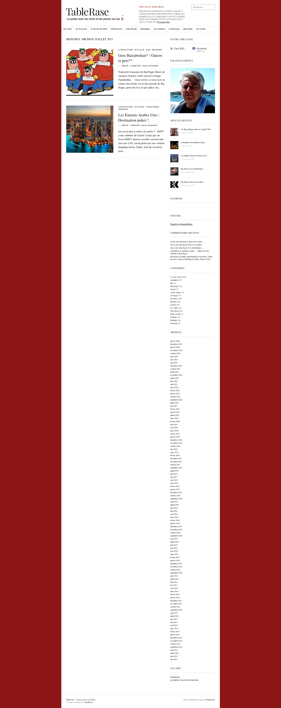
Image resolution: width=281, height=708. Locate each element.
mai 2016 (173, 511)
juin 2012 (174, 656)
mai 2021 (173, 406)
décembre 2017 (176, 458)
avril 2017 (174, 480)
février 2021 (175, 409)
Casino (173, 289)
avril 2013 (174, 625)
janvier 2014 (175, 597)
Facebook (202, 48)
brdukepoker (175, 677)
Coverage (174, 28)
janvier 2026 (175, 341)
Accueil (67, 28)
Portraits (116, 28)
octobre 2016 (175, 495)
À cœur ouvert (98, 28)
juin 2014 (174, 582)
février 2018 (175, 455)
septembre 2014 (176, 572)
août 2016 (174, 501)
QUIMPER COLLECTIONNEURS (184, 680)
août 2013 (174, 613)
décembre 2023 (176, 365)
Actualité (81, 28)
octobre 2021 (175, 396)
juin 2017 (174, 473)
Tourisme (173, 323)
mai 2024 (173, 362)
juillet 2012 (174, 653)
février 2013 (175, 631)
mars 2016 (174, 517)
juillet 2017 (174, 470)
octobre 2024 (175, 353)
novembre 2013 (176, 603)
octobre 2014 (175, 569)
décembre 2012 (176, 637)
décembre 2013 (176, 600)
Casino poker (152, 107)
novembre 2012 (176, 640)
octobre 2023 (175, 368)
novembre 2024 (176, 350)
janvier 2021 (175, 412)
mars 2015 (174, 554)
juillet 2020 (174, 415)
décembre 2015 (176, 526)
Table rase (70, 699)
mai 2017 (173, 477)
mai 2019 (173, 424)
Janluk (124, 66)
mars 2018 (174, 452)
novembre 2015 (176, 529)
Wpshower (210, 699)
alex (148, 49)
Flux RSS (179, 48)
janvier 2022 (175, 393)
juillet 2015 (174, 541)
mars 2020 (174, 418)
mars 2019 (174, 430)
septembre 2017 (176, 467)
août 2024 (174, 356)
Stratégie (131, 28)
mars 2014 (174, 591)
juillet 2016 (174, 504)
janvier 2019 (175, 436)
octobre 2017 (175, 464)
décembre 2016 (176, 492)
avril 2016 (174, 514)
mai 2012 (173, 659)
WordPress (89, 702)
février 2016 (175, 520)
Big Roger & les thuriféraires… (191, 247)
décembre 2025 (176, 344)
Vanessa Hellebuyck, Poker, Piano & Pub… (195, 259)
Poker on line (175, 314)
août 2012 (174, 650)
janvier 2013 (175, 634)
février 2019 (175, 433)
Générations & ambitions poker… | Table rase (187, 250)
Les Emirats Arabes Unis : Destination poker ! (139, 117)
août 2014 (174, 575)
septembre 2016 (176, 498)
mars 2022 (174, 387)
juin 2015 (174, 545)
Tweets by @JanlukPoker (181, 224)
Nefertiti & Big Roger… (179, 253)
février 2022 (175, 390)
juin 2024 (174, 359)
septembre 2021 (176, 399)
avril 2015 (174, 551)
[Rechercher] (213, 7)
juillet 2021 (174, 402)
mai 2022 (173, 384)
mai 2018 (173, 449)
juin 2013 (174, 619)
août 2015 (174, 538)
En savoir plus (163, 22)
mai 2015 (173, 548)
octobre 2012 (175, 643)
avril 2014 (174, 588)
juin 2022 (174, 381)
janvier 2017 (175, 489)
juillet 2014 (174, 579)
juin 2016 (174, 507)
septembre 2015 (176, 535)
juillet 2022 (174, 378)
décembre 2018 (176, 439)
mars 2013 (174, 628)
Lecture (201, 28)
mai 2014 (173, 585)
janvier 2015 (175, 560)
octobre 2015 (175, 532)
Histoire (188, 28)
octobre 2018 (175, 446)
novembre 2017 (176, 461)
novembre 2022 (176, 375)
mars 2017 (174, 483)
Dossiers (145, 28)
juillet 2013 (174, 616)
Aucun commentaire (150, 66)
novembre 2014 (176, 566)
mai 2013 (173, 622)
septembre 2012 (176, 647)
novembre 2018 (176, 443)
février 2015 (175, 557)
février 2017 (175, 486)
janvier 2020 (175, 421)
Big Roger (157, 49)
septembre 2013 (176, 609)
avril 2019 (174, 427)
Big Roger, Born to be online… (192, 241)
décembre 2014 (176, 563)
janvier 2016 (175, 523)
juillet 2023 (174, 372)
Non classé (174, 311)
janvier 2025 (175, 347)
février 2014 (175, 594)
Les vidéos (159, 28)
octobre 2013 (175, 606)
